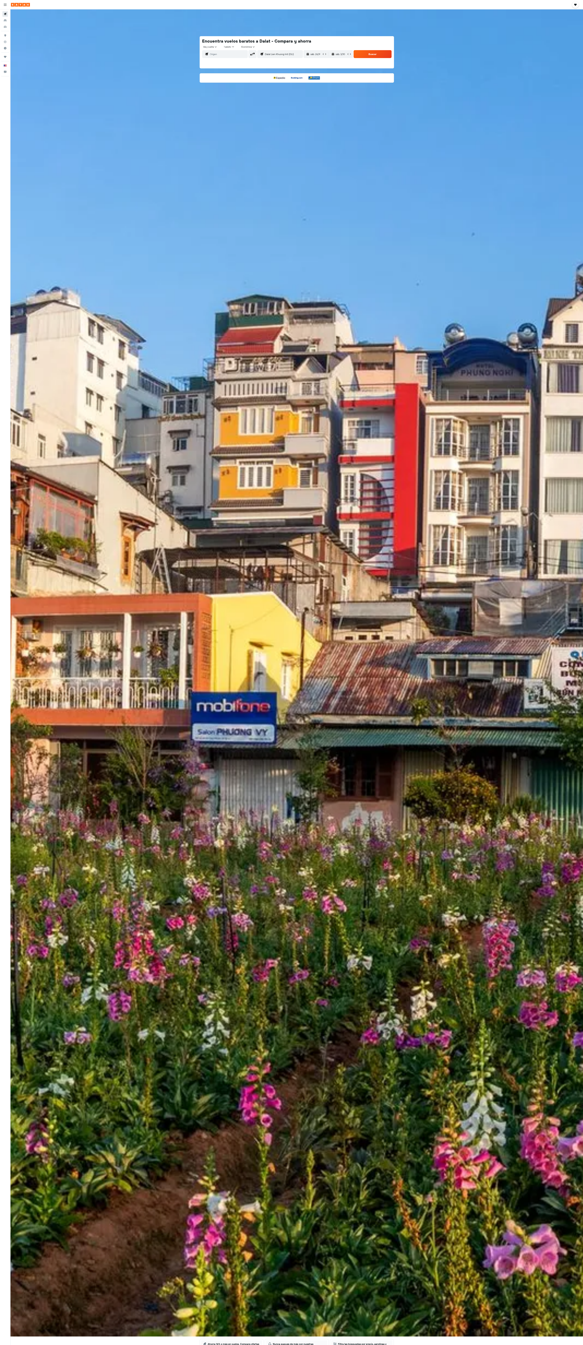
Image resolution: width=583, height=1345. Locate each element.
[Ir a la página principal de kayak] (20, 5)
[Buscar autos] (5, 27)
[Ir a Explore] (5, 35)
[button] (5, 4)
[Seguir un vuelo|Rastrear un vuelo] (5, 42)
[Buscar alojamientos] (5, 20)
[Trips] (5, 57)
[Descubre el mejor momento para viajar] (5, 48)
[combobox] (210, 46)
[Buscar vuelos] (5, 14)
